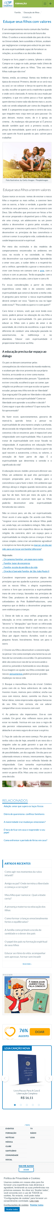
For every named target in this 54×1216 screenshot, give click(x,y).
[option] (27, 1078)
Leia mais (34, 1200)
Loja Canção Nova (17, 1048)
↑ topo (27, 1125)
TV (31, 1129)
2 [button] (21, 1105)
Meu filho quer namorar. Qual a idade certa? (25, 897)
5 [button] (39, 1105)
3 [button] (27, 1105)
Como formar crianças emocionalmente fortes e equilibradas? (26, 920)
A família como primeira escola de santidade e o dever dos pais (23, 931)
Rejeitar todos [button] (36, 1205)
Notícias (10, 1137)
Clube (8, 1146)
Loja (32, 1137)
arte (42, 270)
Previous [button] (5, 1078)
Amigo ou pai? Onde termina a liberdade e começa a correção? (27, 885)
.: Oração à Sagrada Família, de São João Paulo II (25, 571)
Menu (45, 3)
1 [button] (15, 1105)
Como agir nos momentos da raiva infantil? (23, 873)
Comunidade (12, 1155)
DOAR (26, 1170)
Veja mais (27, 964)
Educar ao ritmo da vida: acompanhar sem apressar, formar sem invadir (25, 955)
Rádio (33, 1133)
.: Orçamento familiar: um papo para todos (22, 559)
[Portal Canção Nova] (8, 3)
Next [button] (49, 1078)
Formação (11, 1133)
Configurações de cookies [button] (16, 1205)
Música (9, 1142)
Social (9, 1160)
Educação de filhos (31, 12)
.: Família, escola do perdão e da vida (20, 567)
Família (18, 12)
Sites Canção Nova (50, 3)
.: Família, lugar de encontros (16, 563)
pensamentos (16, 674)
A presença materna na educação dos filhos (25, 908)
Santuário (11, 1151)
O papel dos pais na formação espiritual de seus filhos (26, 943)
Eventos (10, 1129)
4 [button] (33, 1105)
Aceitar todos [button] (12, 1209)
